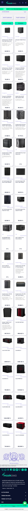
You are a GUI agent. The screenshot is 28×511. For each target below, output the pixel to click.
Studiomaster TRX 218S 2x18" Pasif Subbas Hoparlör (21, 294)
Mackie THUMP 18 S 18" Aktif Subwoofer (6, 323)
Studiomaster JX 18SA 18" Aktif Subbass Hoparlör (7, 153)
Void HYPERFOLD (19, 378)
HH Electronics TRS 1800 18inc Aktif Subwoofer (7, 68)
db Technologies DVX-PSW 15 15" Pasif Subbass (7, 210)
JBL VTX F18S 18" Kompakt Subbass (6, 266)
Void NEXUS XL (5, 378)
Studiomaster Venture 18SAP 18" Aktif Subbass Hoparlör (20, 125)
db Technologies (5, 177)
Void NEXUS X (18, 350)
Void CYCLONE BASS (20, 435)
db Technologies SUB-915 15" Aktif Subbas (20, 181)
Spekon (17, 93)
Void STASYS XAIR (6, 350)
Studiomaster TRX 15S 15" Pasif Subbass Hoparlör (20, 266)
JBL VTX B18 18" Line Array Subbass (20, 238)
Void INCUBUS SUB (6, 407)
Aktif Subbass (7, 17)
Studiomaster (5, 121)
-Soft (6, 509)
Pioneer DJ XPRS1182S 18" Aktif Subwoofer (20, 68)
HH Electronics (5, 36)
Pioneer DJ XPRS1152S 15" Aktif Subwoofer (6, 97)
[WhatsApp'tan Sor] (25, 503)
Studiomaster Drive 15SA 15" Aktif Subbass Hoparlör (7, 125)
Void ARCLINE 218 (5, 435)
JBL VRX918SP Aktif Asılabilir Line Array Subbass (6, 238)
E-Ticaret (10, 509)
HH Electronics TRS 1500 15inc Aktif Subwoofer (7, 40)
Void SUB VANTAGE (20, 322)
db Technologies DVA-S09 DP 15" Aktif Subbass (20, 210)
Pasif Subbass (20, 17)
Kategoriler (5, 12)
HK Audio (17, 36)
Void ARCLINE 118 (19, 407)
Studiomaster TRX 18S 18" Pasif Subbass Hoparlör (7, 294)
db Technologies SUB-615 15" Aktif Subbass (7, 181)
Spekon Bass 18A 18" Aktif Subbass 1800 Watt (20, 97)
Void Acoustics (5, 347)
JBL (16, 149)
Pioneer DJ (18, 64)
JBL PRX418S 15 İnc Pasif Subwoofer (21, 153)
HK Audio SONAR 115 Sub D (21, 40)
